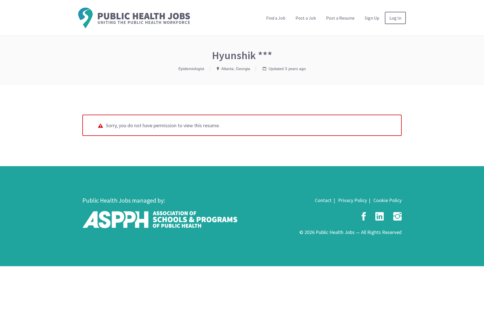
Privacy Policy (352, 200)
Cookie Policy (387, 200)
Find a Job (275, 18)
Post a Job (305, 18)
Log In (395, 18)
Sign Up (372, 18)
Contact (323, 200)
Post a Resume (340, 18)
